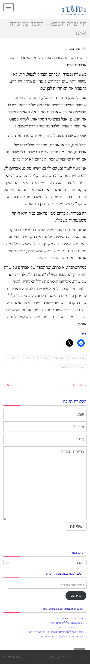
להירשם (76, 595)
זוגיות (28, 358)
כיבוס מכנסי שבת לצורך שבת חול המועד (62, 636)
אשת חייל (58, 358)
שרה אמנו (14, 358)
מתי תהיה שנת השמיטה (70, 627)
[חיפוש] (7, 562)
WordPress (16, 657)
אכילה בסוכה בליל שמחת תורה (67, 622)
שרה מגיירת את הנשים (72, 367)
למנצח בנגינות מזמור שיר (70, 618)
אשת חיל (42, 358)
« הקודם (80, 384)
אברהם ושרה (77, 358)
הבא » (8, 384)
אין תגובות (73, 48)
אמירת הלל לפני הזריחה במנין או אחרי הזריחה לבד (56, 631)
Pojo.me (55, 657)
